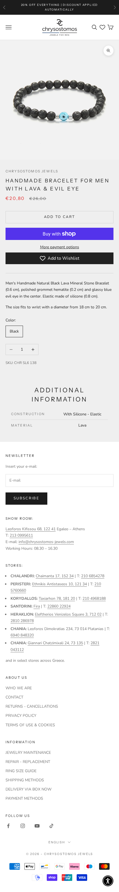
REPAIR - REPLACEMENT (28, 761)
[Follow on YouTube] (37, 826)
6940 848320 (22, 635)
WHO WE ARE (19, 688)
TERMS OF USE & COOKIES (30, 725)
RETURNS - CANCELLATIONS (32, 706)
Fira (36, 606)
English (56, 842)
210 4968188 (94, 598)
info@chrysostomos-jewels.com (46, 541)
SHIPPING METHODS (25, 780)
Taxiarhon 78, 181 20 (57, 598)
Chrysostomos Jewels (32, 171)
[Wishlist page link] (102, 27)
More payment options (59, 247)
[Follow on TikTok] (51, 826)
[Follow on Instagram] (22, 826)
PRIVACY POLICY (21, 715)
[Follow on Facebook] (8, 826)
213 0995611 (21, 535)
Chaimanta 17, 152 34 (55, 576)
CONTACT (14, 697)
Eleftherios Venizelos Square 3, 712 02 (68, 614)
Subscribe (26, 498)
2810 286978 (22, 620)
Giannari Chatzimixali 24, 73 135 (55, 643)
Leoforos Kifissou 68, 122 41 (31, 529)
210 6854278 (92, 576)
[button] (107, 880)
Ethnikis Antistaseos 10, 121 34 (59, 584)
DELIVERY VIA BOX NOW (28, 789)
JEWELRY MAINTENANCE (28, 752)
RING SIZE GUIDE (21, 771)
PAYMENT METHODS (24, 798)
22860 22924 (59, 606)
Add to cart (59, 216)
